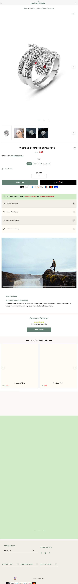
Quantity (39, 173)
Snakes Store (41, 578)
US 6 (29, 164)
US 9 (48, 164)
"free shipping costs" (17, 155)
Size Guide (8, 169)
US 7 (35, 164)
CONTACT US (7, 564)
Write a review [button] (39, 329)
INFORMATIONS (27, 564)
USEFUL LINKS (45, 564)
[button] (39, 120)
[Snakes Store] (38, 3)
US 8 (42, 164)
